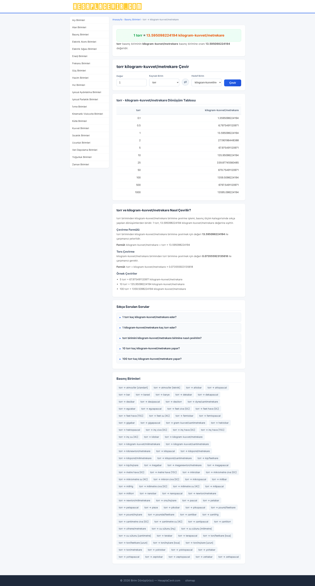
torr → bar (124, 394)
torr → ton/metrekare (130, 549)
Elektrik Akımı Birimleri (84, 41)
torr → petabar (211, 500)
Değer (119, 76)
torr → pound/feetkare (223, 507)
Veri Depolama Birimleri (84, 149)
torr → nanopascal (172, 493)
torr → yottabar (206, 549)
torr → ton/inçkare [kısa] (166, 542)
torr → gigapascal (150, 422)
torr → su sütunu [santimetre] (135, 535)
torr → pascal (189, 500)
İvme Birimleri (79, 106)
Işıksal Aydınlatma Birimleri (86, 92)
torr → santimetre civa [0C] (133, 521)
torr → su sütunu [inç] (163, 528)
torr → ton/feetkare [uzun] (133, 542)
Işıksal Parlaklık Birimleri (85, 99)
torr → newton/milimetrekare (134, 500)
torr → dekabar (183, 394)
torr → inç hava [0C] (184, 429)
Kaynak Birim (156, 76)
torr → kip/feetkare (208, 458)
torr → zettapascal (228, 556)
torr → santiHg (210, 514)
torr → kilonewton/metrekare (134, 451)
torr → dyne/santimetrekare (203, 401)
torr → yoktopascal (181, 549)
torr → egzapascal (151, 408)
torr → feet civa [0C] (178, 408)
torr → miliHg (126, 486)
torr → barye (162, 394)
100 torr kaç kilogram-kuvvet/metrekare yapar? (152, 358)
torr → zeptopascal (179, 556)
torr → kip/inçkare (128, 465)
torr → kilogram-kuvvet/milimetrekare (139, 444)
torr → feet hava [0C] (207, 408)
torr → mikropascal (195, 479)
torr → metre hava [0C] (131, 472)
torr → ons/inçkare (166, 500)
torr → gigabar (127, 422)
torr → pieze (151, 507)
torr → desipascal (150, 401)
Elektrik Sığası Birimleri (84, 49)
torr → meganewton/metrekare (184, 465)
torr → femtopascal (209, 415)
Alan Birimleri (79, 27)
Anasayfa (117, 19)
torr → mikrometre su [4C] (133, 479)
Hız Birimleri (78, 85)
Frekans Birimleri (81, 63)
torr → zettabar (204, 556)
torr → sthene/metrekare (132, 528)
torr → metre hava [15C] (163, 472)
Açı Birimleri (78, 20)
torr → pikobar (172, 507)
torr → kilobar (151, 436)
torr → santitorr (222, 521)
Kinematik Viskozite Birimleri (87, 113)
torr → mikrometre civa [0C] (221, 472)
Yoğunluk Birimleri (82, 157)
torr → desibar (127, 401)
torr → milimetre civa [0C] (153, 486)
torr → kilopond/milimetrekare (135, 458)
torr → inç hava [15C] (212, 429)
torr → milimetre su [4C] (186, 486)
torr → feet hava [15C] (131, 415)
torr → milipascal (214, 486)
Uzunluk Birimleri (81, 142)
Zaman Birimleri (80, 164)
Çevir (232, 82)
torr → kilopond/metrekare (195, 451)
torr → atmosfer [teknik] (167, 387)
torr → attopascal (217, 387)
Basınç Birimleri (80, 34)
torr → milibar (219, 479)
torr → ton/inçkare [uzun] (199, 542)
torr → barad (143, 394)
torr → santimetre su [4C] (168, 521)
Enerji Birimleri (79, 56)
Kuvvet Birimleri (80, 128)
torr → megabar (153, 465)
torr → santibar (188, 514)
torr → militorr (126, 493)
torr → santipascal (198, 521)
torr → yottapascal (129, 556)
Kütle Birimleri (79, 121)
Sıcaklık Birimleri (81, 135)
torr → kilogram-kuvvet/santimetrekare (187, 444)
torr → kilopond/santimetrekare (174, 458)
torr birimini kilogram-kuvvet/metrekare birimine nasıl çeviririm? (162, 338)
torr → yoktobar (156, 549)
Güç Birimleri (79, 70)
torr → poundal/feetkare (161, 514)
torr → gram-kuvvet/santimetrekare (185, 422)
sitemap (190, 580)
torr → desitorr (174, 401)
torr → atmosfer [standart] (133, 387)
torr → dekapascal (208, 394)
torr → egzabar (127, 408)
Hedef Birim (197, 76)
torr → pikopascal (195, 507)
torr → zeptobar (154, 556)
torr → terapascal (187, 535)
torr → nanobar (148, 493)
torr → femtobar (184, 415)
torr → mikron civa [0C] (166, 479)
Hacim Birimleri (80, 77)
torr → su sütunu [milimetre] (196, 528)
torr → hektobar (220, 422)
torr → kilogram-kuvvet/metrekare (183, 436)
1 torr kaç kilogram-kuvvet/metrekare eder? (149, 317)
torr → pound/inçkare (130, 514)
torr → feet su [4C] (159, 415)
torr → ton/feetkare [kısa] (217, 535)
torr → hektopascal (129, 429)
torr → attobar (194, 387)
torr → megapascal (217, 465)
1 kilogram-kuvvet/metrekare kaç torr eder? (149, 327)
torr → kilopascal (165, 451)
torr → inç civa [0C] (156, 429)
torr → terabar (164, 535)
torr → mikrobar (191, 472)
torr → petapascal (128, 507)
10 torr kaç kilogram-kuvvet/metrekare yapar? (151, 348)
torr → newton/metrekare (202, 493)
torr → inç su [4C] (128, 436)
